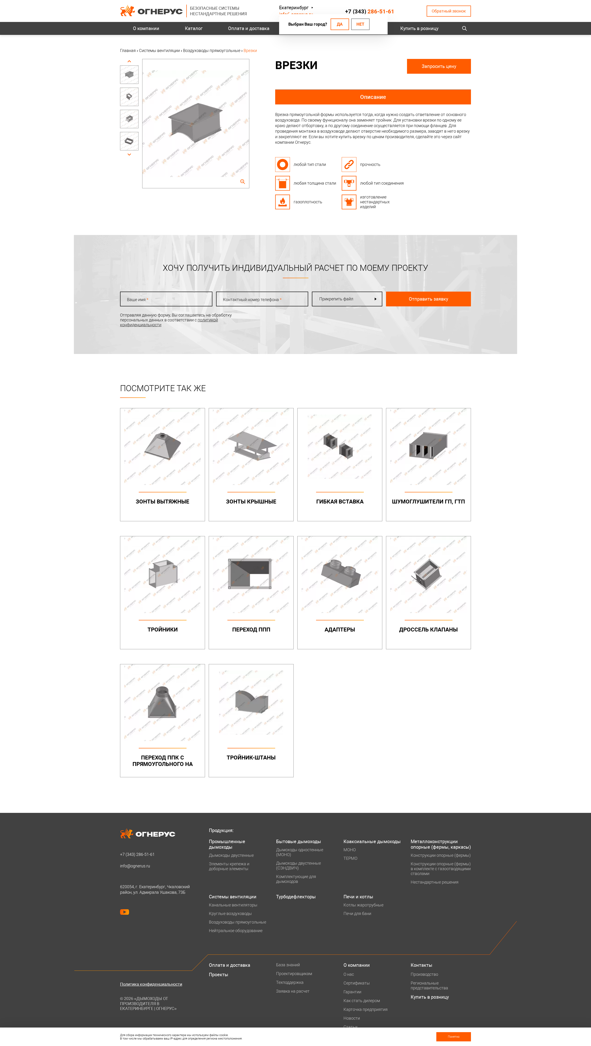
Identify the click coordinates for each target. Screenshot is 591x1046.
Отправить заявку (428, 299)
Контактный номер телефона (252, 299)
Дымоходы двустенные (231, 855)
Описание (373, 97)
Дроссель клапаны (428, 629)
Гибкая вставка (340, 501)
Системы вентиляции (232, 897)
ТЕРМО (350, 858)
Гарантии (352, 991)
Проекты (218, 974)
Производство (424, 974)
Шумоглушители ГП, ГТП (428, 501)
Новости (352, 1018)
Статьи (350, 1027)
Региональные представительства (429, 985)
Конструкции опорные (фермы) (441, 855)
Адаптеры (340, 629)
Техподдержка (290, 982)
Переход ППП (251, 629)
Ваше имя (137, 299)
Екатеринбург (293, 7)
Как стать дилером (362, 1000)
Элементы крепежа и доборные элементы (229, 866)
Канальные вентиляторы (233, 905)
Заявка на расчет (293, 991)
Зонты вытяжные (162, 501)
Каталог (193, 28)
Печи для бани (357, 913)
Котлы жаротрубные (363, 905)
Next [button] (129, 154)
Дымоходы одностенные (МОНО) (299, 852)
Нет (360, 24)
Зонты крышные (251, 501)
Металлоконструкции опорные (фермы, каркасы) (441, 844)
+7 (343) (369, 11)
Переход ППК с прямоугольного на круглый (163, 764)
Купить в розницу (419, 28)
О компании (146, 28)
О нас (349, 974)
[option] (129, 74)
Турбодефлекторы (296, 897)
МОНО (350, 849)
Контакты (421, 965)
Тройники (163, 629)
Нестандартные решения (434, 882)
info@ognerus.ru (135, 865)
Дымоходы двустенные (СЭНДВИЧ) (298, 865)
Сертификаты (357, 983)
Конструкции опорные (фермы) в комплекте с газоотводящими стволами (441, 868)
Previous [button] (129, 61)
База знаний (288, 964)
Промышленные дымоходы (227, 844)
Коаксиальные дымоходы (372, 841)
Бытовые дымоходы (298, 841)
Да (340, 24)
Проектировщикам (294, 973)
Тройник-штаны (251, 757)
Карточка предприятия (366, 1009)
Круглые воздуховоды (230, 913)
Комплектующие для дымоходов (296, 879)
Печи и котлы (358, 897)
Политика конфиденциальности (151, 984)
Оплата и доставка (248, 28)
